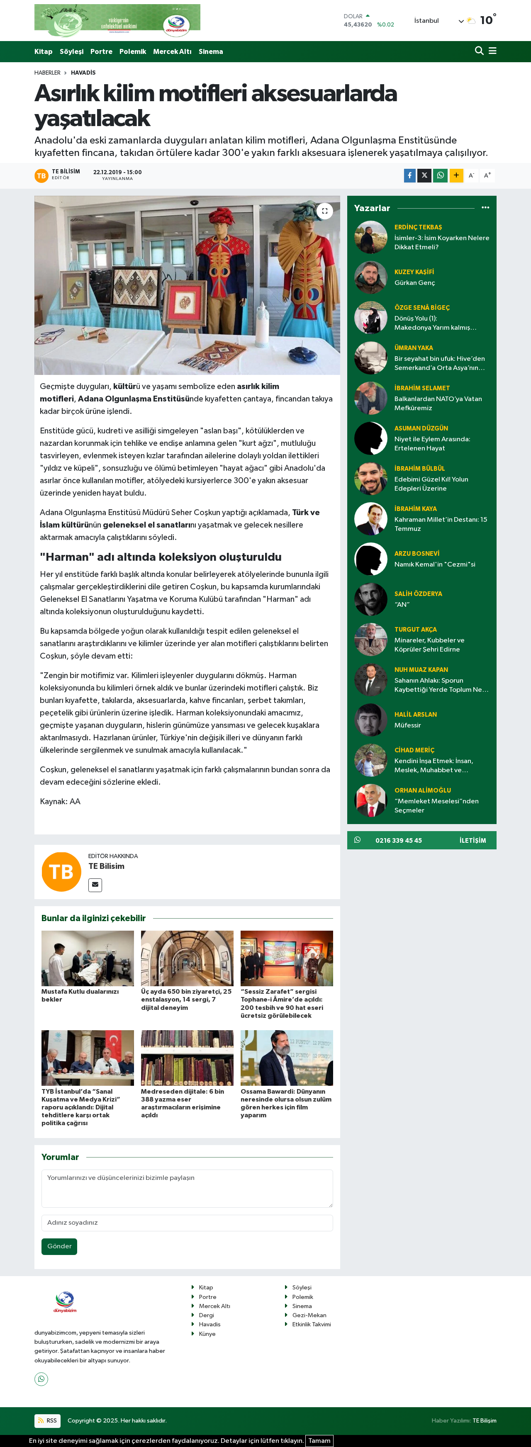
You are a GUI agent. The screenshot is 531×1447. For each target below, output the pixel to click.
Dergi (206, 1315)
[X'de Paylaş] (424, 175)
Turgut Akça (416, 630)
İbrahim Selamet (422, 388)
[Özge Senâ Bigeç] (370, 317)
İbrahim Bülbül (420, 469)
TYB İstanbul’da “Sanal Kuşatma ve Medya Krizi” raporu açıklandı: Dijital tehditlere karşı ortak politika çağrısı (80, 1107)
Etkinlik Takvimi (311, 1324)
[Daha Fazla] (456, 175)
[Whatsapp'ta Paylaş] (440, 175)
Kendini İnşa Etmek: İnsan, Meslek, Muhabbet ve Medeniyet (434, 766)
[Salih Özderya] (370, 599)
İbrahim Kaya (416, 509)
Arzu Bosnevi (417, 554)
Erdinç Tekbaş (418, 227)
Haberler (47, 73)
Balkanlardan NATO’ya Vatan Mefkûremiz (438, 403)
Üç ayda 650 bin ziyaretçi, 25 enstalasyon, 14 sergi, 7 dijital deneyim (186, 999)
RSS (51, 1421)
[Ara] (480, 52)
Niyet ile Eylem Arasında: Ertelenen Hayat (432, 444)
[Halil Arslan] (370, 719)
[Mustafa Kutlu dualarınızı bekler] (87, 958)
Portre (101, 51)
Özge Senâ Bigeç (422, 308)
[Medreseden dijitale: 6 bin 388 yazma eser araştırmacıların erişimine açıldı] (187, 1057)
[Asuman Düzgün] (370, 438)
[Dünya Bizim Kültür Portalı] (117, 20)
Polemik (132, 51)
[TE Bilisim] (61, 871)
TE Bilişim (485, 1421)
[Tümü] (486, 208)
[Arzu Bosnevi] (370, 558)
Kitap (43, 51)
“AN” (402, 604)
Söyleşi (71, 51)
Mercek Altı (172, 51)
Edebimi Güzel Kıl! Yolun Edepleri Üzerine (431, 484)
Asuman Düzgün (421, 429)
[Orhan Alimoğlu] (370, 800)
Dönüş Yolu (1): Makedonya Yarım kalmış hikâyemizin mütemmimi (432, 323)
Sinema (211, 51)
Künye (207, 1334)
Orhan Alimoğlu (423, 791)
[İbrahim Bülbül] (370, 478)
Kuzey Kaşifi (414, 272)
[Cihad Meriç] (370, 760)
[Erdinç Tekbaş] (370, 237)
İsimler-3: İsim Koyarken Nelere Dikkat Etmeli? (442, 242)
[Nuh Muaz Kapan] (370, 679)
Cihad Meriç (414, 750)
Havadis (83, 73)
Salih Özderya (418, 594)
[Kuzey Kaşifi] (370, 277)
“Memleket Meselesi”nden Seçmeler (437, 806)
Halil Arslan (416, 715)
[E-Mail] (95, 885)
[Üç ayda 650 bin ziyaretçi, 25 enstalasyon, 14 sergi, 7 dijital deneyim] (187, 958)
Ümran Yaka (414, 348)
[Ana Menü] (491, 52)
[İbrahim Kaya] (370, 518)
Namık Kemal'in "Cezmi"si (435, 564)
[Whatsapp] (41, 1379)
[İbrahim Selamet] (370, 397)
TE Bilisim (106, 866)
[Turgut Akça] (370, 639)
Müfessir (408, 725)
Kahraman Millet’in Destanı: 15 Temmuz (441, 524)
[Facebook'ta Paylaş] (410, 175)
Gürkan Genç (415, 283)
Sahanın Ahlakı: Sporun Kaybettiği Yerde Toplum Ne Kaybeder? (438, 685)
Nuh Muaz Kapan (421, 670)
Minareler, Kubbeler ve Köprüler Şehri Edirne (430, 645)
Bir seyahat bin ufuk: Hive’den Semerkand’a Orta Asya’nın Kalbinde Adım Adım (440, 363)
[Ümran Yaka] (370, 357)
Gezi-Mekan (309, 1315)
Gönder (59, 1246)
